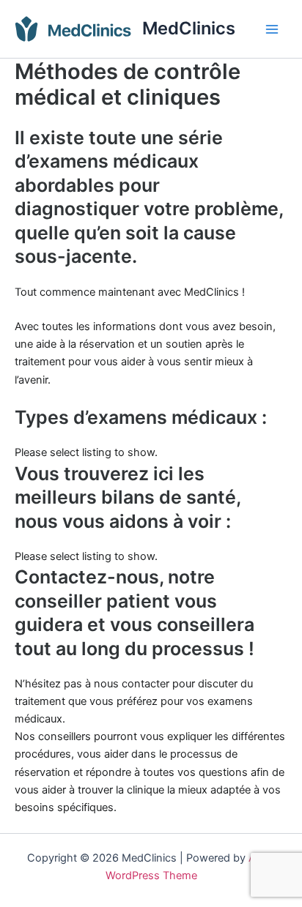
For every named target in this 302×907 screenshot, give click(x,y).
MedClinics (188, 28)
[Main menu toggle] (272, 29)
